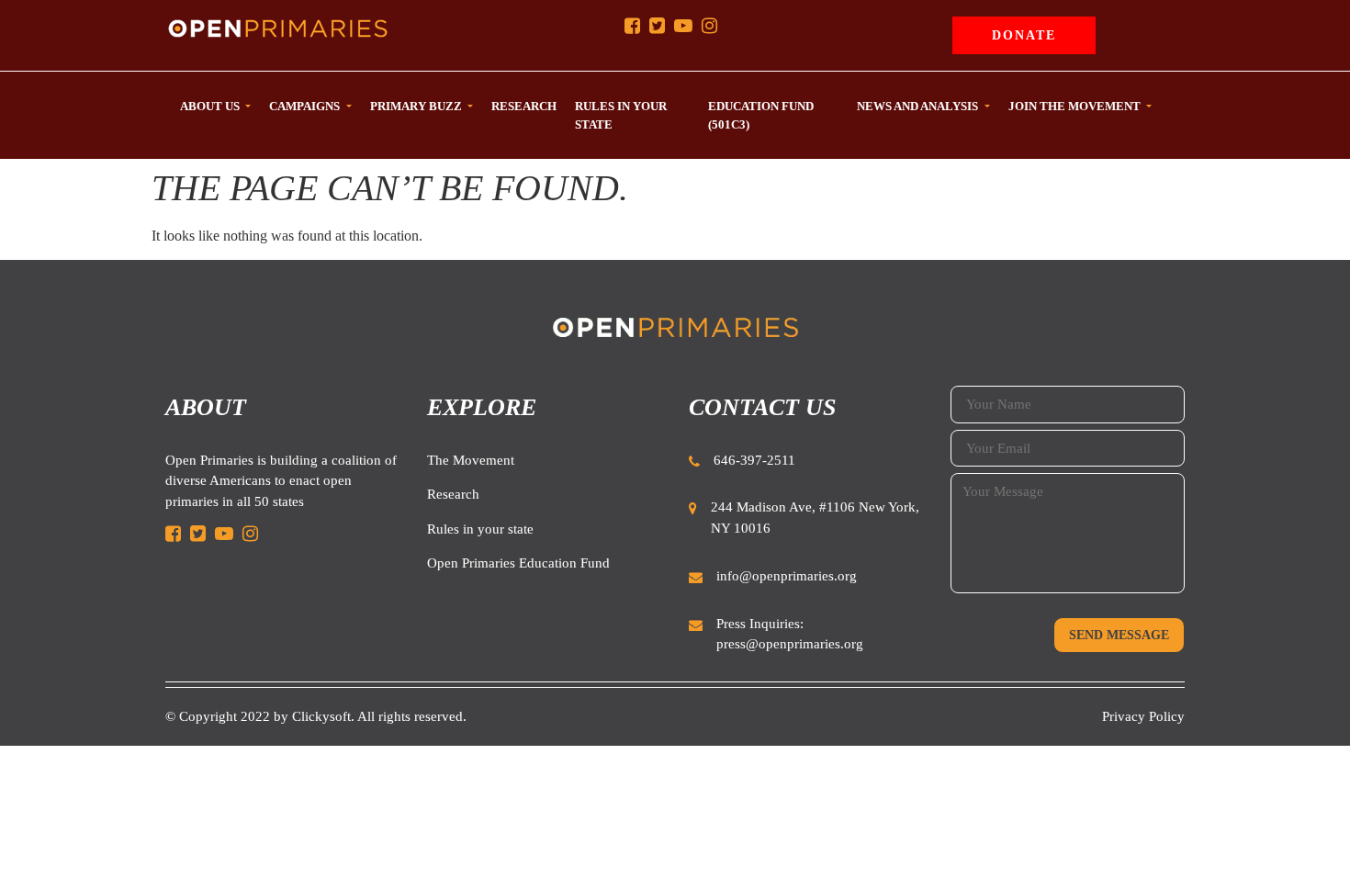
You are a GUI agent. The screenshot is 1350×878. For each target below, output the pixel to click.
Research (453, 494)
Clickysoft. (323, 716)
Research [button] (524, 106)
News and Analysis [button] (919, 106)
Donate (1024, 35)
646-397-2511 (754, 460)
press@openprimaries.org (789, 643)
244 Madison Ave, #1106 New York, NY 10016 (815, 517)
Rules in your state (480, 529)
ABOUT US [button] (211, 106)
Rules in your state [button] (621, 115)
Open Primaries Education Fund (518, 563)
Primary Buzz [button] (417, 106)
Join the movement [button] (1075, 106)
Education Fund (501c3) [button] (761, 115)
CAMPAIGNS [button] (306, 106)
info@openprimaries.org (786, 575)
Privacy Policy (1143, 716)
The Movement (470, 460)
